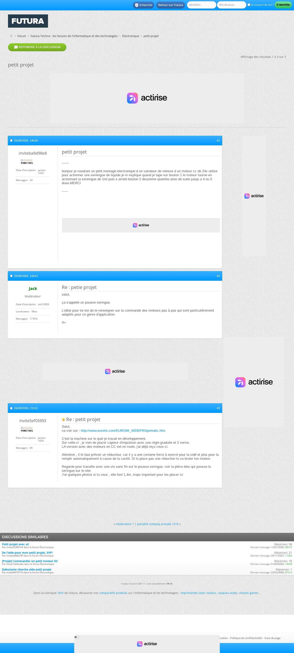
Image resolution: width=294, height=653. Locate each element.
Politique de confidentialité (246, 638)
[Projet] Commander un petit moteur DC (30, 561)
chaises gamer (248, 593)
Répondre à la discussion (37, 47)
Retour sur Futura (170, 5)
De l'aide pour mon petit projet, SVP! (27, 552)
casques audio (227, 593)
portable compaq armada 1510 (157, 524)
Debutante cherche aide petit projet (26, 569)
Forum (21, 36)
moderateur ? (125, 524)
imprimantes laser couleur (198, 593)
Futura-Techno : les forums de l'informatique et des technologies (74, 36)
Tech (60, 593)
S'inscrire (143, 5)
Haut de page (272, 638)
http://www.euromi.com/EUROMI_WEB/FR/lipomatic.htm (123, 431)
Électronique (130, 36)
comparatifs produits (113, 593)
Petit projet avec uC (15, 544)
